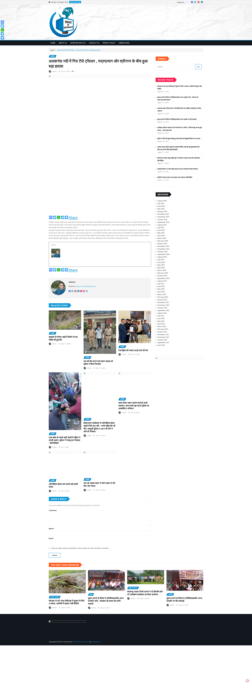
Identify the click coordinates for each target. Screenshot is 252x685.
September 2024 (163, 254)
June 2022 (161, 318)
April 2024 (161, 268)
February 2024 (162, 273)
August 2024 (162, 257)
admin (54, 71)
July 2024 (160, 259)
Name (51, 529)
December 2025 (163, 214)
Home (52, 43)
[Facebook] (3, 22)
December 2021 (163, 334)
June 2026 (161, 206)
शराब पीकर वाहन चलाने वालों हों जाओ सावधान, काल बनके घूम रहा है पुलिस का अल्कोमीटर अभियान (133, 405)
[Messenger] (3, 38)
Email (51, 538)
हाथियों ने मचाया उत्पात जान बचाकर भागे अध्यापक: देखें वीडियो (174, 177)
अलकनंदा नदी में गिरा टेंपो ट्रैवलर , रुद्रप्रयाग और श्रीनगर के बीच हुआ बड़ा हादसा (78, 50)
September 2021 (163, 342)
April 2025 (161, 235)
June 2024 (161, 262)
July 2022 (160, 316)
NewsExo (85, 642)
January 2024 (162, 276)
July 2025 (160, 227)
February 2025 (162, 241)
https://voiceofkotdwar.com (86, 286)
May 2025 (160, 233)
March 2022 (161, 326)
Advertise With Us (78, 43)
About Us (63, 43)
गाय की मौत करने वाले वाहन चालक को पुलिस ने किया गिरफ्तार (98, 362)
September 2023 (163, 278)
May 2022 (160, 321)
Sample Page (124, 43)
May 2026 (160, 209)
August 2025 (162, 225)
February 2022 (162, 329)
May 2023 (160, 289)
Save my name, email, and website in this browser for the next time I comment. (80, 548)
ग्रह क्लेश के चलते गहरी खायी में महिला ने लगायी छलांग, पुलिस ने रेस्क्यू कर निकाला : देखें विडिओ (64, 440)
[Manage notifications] (247, 680)
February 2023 (162, 297)
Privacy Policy (109, 43)
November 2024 (163, 249)
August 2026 (162, 201)
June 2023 (161, 286)
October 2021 (162, 340)
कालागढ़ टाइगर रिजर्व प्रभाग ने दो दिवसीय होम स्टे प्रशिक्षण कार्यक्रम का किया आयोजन (145, 593)
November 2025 (163, 217)
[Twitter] (3, 26)
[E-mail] (99, 261)
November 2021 (163, 337)
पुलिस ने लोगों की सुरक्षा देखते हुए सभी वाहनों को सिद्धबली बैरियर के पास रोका (178, 138)
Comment (53, 510)
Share (73, 217)
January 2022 (162, 332)
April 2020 (161, 345)
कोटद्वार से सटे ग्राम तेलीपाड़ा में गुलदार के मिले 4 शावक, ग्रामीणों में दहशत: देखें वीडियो (66, 602)
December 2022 (163, 302)
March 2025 (161, 238)
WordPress (77, 642)
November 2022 (163, 305)
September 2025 (163, 222)
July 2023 (160, 284)
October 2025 (162, 219)
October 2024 (162, 252)
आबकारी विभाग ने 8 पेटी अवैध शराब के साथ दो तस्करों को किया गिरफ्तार (177, 169)
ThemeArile (96, 642)
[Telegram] (3, 34)
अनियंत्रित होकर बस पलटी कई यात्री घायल (63, 485)
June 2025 (161, 230)
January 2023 (162, 300)
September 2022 (163, 310)
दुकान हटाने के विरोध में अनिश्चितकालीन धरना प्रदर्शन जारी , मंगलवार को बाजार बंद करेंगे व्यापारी (106, 601)
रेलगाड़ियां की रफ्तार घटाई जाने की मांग (133, 350)
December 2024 (163, 246)
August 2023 (162, 281)
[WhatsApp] (3, 30)
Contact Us (94, 43)
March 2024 (161, 270)
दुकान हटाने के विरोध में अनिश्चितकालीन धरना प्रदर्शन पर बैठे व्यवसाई (176, 119)
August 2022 (162, 313)
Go (198, 67)
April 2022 (161, 324)
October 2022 (162, 308)
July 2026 (160, 203)
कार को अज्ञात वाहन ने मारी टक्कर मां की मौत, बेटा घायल (99, 484)
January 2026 (162, 211)
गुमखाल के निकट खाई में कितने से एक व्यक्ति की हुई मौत (63, 338)
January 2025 (162, 243)
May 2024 (160, 265)
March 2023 (161, 294)
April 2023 (161, 292)
